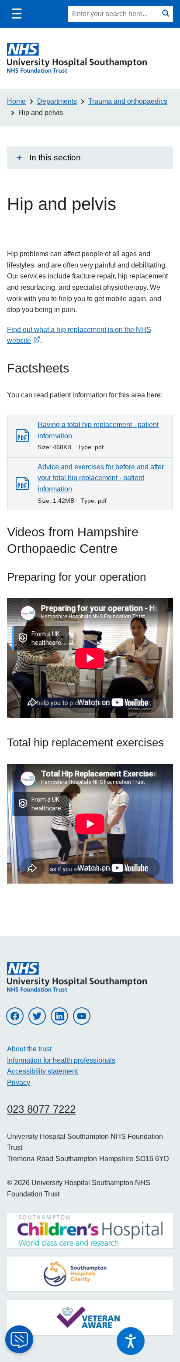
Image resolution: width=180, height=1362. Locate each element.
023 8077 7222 (41, 1109)
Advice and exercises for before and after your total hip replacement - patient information (101, 478)
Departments (57, 101)
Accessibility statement (42, 1071)
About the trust (29, 1049)
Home (16, 101)
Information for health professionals (61, 1060)
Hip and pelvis (40, 112)
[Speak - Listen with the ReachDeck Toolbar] (131, 1341)
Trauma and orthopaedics (127, 101)
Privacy (18, 1082)
